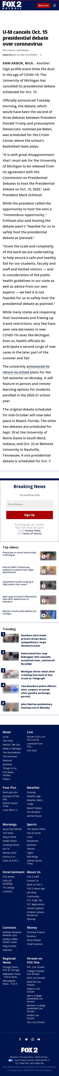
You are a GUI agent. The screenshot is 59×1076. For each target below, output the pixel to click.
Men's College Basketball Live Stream (35, 998)
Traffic (30, 804)
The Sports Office (36, 829)
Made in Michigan (12, 748)
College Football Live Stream (35, 972)
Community (33, 896)
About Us (33, 872)
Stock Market (34, 940)
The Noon (8, 833)
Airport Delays (34, 808)
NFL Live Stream (36, 967)
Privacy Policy (33, 530)
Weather (33, 788)
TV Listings (8, 887)
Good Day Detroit (12, 829)
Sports (32, 824)
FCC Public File (34, 900)
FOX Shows (9, 876)
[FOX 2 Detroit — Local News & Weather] (12, 5)
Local (5, 736)
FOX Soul (32, 750)
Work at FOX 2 (34, 884)
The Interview (10, 756)
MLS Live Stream (36, 1022)
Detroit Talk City (11, 744)
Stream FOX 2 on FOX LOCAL (36, 738)
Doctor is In (9, 856)
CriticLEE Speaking (7, 882)
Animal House (34, 815)
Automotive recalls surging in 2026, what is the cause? (18, 583)
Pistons (31, 848)
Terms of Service (31, 533)
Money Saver (10, 852)
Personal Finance (36, 932)
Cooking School (11, 844)
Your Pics (9, 788)
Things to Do (10, 768)
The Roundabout (11, 752)
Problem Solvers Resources (35, 914)
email (38, 1039)
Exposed (7, 949)
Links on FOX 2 (11, 860)
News (7, 732)
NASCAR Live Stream (34, 983)
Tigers (30, 852)
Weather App (34, 796)
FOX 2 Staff (33, 876)
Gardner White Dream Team (10, 941)
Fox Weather (33, 811)
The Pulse (8, 740)
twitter (26, 1039)
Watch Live (43, 5)
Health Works (10, 840)
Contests (7, 891)
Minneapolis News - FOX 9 (10, 982)
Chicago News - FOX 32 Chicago (11, 968)
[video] (48, 556)
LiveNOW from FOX (35, 745)
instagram (32, 1039)
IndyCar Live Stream (33, 990)
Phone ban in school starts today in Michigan (19, 554)
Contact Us (33, 880)
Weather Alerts (35, 800)
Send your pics (10, 792)
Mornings (10, 824)
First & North (34, 833)
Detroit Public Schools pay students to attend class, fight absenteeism (18, 570)
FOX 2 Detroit (9, 50)
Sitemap (31, 919)
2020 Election (23, 50)
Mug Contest (9, 836)
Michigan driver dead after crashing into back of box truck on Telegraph (38, 675)
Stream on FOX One (34, 960)
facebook (20, 1039)
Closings (31, 792)
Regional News (9, 960)
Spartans (31, 844)
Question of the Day (11, 798)
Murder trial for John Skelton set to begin (19, 612)
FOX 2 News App (36, 888)
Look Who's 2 (10, 810)
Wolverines (33, 840)
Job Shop (31, 892)
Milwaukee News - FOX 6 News (12, 975)
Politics (6, 779)
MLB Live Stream (36, 977)
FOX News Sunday (8, 774)
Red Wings (32, 856)
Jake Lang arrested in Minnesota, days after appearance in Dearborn (20, 599)
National (7, 760)
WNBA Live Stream (33, 1017)
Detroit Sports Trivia (10, 804)
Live (30, 732)
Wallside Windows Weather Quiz (12, 934)
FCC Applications (36, 904)
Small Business (35, 944)
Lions (30, 836)
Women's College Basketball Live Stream (36, 1008)
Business (7, 764)
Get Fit (6, 848)
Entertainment (14, 872)
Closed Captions (35, 908)
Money (32, 927)
